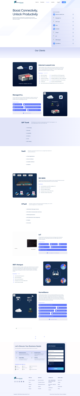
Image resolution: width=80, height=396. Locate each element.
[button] (53, 2)
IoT (56, 36)
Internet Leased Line (60, 14)
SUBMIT (55, 368)
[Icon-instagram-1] (19, 382)
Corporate (47, 2)
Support (58, 2)
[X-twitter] (17, 382)
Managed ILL (58, 18)
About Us (37, 2)
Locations (52, 2)
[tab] (30, 127)
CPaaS (57, 32)
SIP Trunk (58, 21)
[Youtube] (23, 382)
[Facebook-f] (15, 382)
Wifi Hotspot (58, 39)
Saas (57, 25)
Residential (42, 2)
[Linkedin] (21, 382)
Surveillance (58, 43)
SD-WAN (57, 28)
